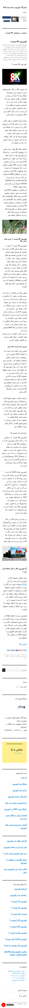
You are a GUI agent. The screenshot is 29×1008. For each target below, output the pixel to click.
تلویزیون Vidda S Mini (18, 973)
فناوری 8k (23, 644)
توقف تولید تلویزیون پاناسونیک (16, 971)
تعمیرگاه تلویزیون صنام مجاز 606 (15, 7)
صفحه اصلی (22, 990)
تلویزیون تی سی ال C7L (18, 975)
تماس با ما (17, 753)
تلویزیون (12, 654)
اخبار (16, 654)
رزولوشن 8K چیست (19, 656)
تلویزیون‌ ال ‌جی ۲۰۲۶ (19, 978)
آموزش (18, 654)
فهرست (24, 12)
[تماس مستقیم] (3, 1005)
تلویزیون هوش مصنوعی (18, 980)
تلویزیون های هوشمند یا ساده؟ (15, 945)
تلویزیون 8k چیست (18, 41)
